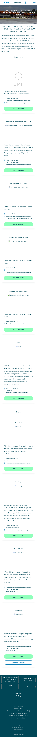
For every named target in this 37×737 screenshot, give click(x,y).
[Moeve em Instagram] (18, 696)
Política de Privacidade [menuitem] (19, 734)
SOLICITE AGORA (18, 108)
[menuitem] (10, 687)
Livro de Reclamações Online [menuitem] (18, 727)
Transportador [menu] (17, 2)
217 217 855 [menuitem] (27, 681)
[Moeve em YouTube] (21, 696)
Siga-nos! (18, 693)
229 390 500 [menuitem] (10, 679)
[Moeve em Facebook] (16, 696)
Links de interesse (18, 706)
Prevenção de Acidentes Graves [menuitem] (18, 715)
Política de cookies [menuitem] (18, 729)
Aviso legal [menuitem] (18, 732)
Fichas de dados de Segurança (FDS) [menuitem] (18, 711)
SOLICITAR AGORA (18, 468)
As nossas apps (18, 700)
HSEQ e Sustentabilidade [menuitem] (18, 718)
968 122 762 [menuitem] (10, 682)
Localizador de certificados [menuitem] (18, 713)
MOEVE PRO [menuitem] (18, 708)
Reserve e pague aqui (18, 662)
